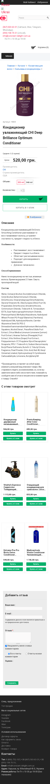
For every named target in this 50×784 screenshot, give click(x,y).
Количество (9, 190)
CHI (4, 170)
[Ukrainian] (5, 10)
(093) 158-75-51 (10, 33)
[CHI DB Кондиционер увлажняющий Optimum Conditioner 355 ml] (25, 116)
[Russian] (5, 2)
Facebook (5, 721)
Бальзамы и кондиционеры (27, 69)
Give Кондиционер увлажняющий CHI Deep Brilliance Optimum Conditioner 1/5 (6, 663)
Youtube (5, 718)
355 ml (21, 182)
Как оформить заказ (11, 739)
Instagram (6, 715)
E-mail (8, 613)
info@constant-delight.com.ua (16, 36)
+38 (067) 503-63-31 (30, 759)
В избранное (35, 217)
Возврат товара (9, 748)
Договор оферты (9, 736)
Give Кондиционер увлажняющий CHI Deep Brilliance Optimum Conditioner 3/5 (11, 663)
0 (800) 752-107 (13, 759)
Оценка (9, 661)
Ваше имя (10, 605)
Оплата (4, 742)
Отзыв (9, 630)
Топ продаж (7, 706)
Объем (6, 181)
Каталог (21, 66)
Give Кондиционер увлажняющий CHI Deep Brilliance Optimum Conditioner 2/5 (9, 663)
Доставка (5, 745)
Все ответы (16, 653)
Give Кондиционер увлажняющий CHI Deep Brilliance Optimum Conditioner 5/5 (16, 663)
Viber (3, 724)
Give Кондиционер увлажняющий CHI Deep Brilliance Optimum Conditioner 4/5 (13, 663)
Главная (11, 66)
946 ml (29, 182)
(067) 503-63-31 (10, 27)
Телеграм (5, 727)
